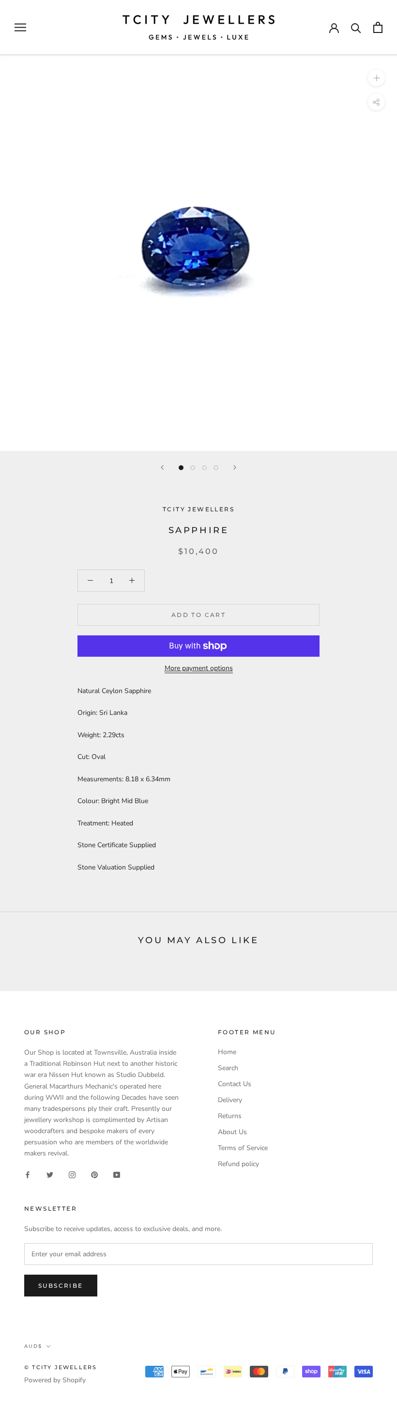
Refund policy (238, 1164)
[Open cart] (377, 27)
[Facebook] (27, 1174)
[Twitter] (49, 1174)
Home (227, 1052)
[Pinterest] (94, 1174)
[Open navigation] (20, 27)
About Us (232, 1132)
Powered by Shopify (55, 1380)
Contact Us (234, 1084)
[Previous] (162, 467)
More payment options (199, 668)
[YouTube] (116, 1174)
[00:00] (198, 253)
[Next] (234, 467)
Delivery (230, 1100)
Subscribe (60, 1285)
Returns (230, 1116)
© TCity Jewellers (60, 1367)
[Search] (356, 27)
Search (228, 1068)
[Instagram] (72, 1174)
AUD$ (33, 1346)
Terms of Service (243, 1148)
